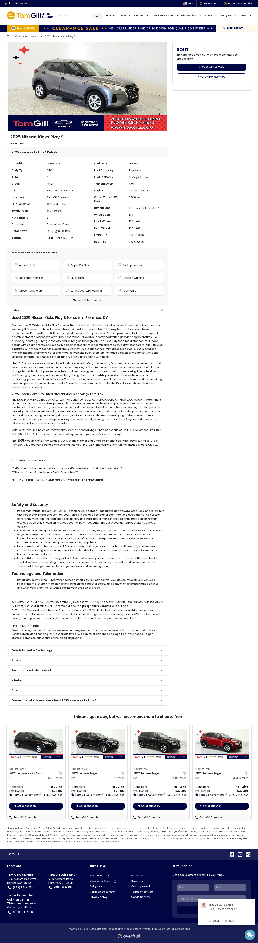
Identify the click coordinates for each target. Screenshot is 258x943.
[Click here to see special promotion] (129, 28)
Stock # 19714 (202, 768)
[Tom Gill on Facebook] (231, 854)
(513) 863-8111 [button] (63, 887)
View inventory (99, 875)
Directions (137, 881)
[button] (17, 3)
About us (137, 875)
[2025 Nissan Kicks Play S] (36, 744)
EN (189, 3)
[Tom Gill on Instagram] (247, 854)
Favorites (210, 3)
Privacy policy (98, 897)
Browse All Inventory (211, 67)
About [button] (244, 15)
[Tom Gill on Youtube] (239, 854)
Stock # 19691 (16, 768)
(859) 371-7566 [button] (23, 912)
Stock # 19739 (79, 768)
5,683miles (55, 778)
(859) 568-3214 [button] (23, 887)
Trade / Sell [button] (225, 15)
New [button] (108, 15)
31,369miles (241, 778)
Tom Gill (12, 36)
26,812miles (179, 778)
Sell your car (97, 886)
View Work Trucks (101, 881)
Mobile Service (186, 15)
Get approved (140, 886)
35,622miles (117, 778)
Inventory (28, 36)
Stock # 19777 (140, 768)
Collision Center (162, 15)
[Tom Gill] (38, 16)
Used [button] (123, 15)
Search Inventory (97, 16)
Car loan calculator (102, 892)
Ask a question (26, 806)
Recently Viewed (239, 3)
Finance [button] (139, 15)
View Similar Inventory (211, 76)
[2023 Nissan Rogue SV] (98, 744)
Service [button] (205, 15)
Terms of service (142, 892)
